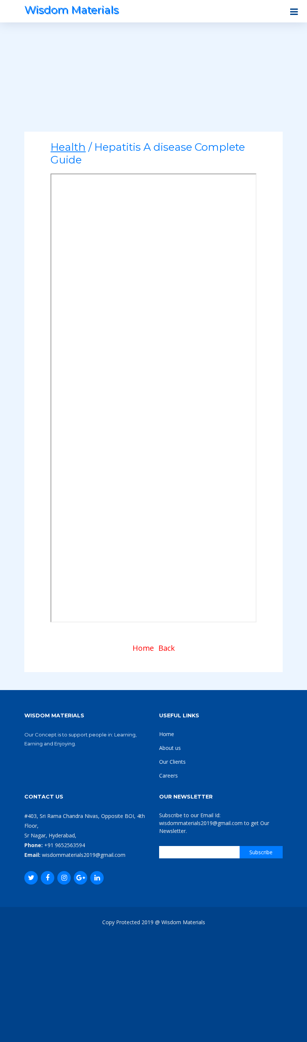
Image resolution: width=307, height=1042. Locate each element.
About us (170, 747)
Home (143, 648)
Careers (168, 775)
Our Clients (172, 761)
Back (166, 648)
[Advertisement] (153, 79)
